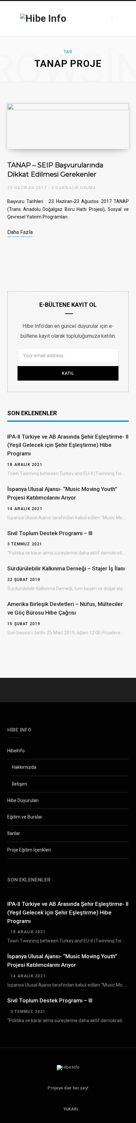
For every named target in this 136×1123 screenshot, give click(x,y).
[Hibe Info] (43, 18)
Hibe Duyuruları (23, 800)
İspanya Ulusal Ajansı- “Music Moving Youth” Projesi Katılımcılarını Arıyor (62, 493)
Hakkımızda (24, 767)
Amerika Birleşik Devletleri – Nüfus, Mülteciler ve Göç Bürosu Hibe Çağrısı (65, 608)
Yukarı (70, 1109)
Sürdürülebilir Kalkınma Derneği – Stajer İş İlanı (66, 568)
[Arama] (118, 18)
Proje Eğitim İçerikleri (29, 849)
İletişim (19, 784)
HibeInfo (16, 750)
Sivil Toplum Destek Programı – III (49, 533)
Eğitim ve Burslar (24, 817)
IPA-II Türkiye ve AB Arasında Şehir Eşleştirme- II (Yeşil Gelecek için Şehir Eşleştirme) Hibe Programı (67, 445)
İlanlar (13, 833)
